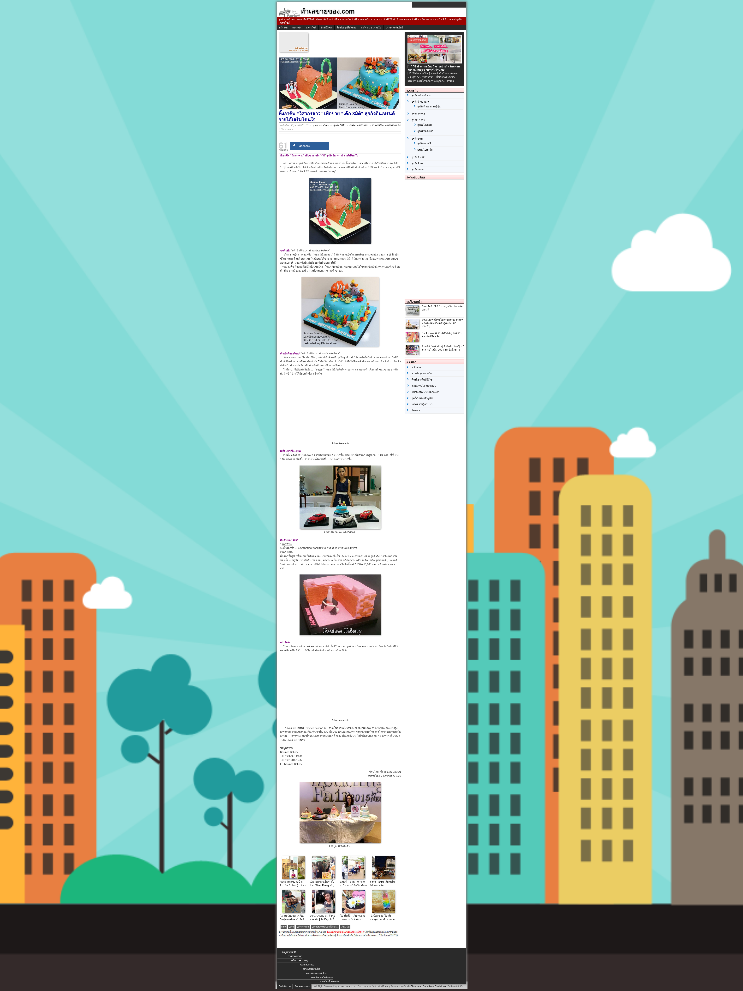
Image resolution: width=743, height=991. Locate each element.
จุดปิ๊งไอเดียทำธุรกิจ (422, 398)
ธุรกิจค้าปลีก (376, 125)
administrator (322, 125)
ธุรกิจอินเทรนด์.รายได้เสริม (325, 926)
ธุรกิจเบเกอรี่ (392, 125)
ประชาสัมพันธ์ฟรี (394, 27)
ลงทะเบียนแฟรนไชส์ (311, 969)
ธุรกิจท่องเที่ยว (425, 131)
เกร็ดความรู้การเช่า (422, 404)
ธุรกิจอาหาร (418, 113)
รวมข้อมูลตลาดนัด (422, 373)
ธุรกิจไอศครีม (425, 149)
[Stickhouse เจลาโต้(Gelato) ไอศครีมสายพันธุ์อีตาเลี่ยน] (412, 341)
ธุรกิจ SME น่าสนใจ (371, 27)
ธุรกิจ (291, 926)
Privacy (386, 986)
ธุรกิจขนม (362, 125)
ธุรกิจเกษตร (418, 169)
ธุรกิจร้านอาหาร (420, 101)
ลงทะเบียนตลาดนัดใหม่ (316, 973)
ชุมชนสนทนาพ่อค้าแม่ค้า (425, 392)
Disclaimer (440, 986)
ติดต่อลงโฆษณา (302, 986)
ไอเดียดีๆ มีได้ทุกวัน (346, 27)
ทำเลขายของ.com (347, 986)
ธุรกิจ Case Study (299, 960)
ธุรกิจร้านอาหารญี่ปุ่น (429, 106)
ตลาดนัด (296, 27)
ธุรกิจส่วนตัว (302, 926)
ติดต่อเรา (416, 410)
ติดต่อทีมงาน (285, 986)
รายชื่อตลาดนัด (295, 956)
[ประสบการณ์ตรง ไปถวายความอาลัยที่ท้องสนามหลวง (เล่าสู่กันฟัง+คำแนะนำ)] (412, 327)
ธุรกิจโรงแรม (424, 124)
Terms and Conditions (422, 986)
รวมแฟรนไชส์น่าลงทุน (424, 385)
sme (283, 926)
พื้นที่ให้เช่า (326, 27)
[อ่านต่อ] (450, 81)
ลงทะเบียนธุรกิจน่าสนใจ (322, 977)
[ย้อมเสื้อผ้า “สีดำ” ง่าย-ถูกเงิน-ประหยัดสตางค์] (412, 314)
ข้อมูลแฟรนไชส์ (289, 952)
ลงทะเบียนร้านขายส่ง (329, 981)
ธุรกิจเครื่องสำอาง (421, 95)
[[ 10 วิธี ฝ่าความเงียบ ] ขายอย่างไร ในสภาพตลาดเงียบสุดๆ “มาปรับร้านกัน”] (435, 62)
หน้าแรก (283, 27)
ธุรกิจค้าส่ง (417, 163)
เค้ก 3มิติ (345, 926)
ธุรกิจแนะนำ (414, 301)
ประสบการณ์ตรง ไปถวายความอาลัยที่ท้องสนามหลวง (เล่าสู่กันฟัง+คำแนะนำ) (442, 323)
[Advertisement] (341, 412)
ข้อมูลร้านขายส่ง (307, 965)
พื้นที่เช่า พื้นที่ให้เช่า (422, 379)
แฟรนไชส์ (311, 27)
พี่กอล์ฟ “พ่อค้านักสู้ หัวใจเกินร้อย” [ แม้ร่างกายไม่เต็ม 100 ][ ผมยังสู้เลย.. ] (443, 348)
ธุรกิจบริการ (418, 120)
